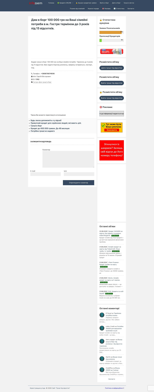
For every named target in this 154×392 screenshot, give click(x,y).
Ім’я (65, 171)
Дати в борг (116, 3)
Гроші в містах (129, 3)
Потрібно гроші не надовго (43, 131)
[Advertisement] (62, 45)
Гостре (35, 82)
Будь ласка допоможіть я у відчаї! (46, 120)
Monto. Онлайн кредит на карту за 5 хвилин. (109, 280)
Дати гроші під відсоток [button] (111, 68)
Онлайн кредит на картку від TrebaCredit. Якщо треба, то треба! (110, 249)
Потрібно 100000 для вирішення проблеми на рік (114, 328)
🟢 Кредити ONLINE (64, 3)
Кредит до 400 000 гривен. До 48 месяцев (50, 128)
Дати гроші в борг (45, 82)
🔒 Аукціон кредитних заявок (86, 3)
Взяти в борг (104, 3)
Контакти (131, 8)
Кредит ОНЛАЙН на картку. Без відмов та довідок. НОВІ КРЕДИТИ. (110, 233)
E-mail (32, 171)
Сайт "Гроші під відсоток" (61, 388)
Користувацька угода (37, 388)
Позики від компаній (77, 8)
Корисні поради (93, 8)
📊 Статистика (119, 8)
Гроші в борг (36, 126)
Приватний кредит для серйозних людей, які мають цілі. (56, 123)
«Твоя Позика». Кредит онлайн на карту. (109, 264)
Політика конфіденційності (114, 388)
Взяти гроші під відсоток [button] (111, 83)
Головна (51, 3)
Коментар (46, 150)
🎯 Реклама (106, 8)
